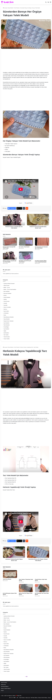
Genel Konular (6, 301)
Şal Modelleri (6, 332)
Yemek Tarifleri (7, 338)
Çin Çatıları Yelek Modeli (24, 246)
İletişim (2, 690)
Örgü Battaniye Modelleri (9, 317)
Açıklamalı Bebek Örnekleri (9, 283)
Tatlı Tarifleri (6, 334)
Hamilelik (5, 305)
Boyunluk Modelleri (7, 293)
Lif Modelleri (6, 313)
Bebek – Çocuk (7, 287)
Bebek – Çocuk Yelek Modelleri (10, 289)
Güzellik (5, 303)
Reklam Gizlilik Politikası (6, 688)
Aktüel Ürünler (6, 285)
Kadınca (5, 309)
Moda (5, 315)
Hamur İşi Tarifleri (7, 307)
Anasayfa (5, 7)
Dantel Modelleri (7, 297)
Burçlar (5, 295)
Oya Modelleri (6, 323)
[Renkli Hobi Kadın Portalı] (8, 2)
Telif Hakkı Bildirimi (4, 686)
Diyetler (5, 299)
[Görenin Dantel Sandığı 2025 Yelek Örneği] (10, 242)
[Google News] (28, 203)
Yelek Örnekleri (17, 7)
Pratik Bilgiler (6, 326)
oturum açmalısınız (15, 273)
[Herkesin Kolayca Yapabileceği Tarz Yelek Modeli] (10, 256)
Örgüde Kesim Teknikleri (8, 321)
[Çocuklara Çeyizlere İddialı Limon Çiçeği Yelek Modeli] (42, 256)
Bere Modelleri (7, 291)
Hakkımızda (3, 684)
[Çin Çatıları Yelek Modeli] (26, 242)
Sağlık (5, 330)
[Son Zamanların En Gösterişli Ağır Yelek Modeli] (42, 242)
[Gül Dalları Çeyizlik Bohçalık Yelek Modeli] (26, 256)
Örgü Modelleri (10, 7)
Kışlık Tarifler (6, 311)
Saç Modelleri (6, 328)
